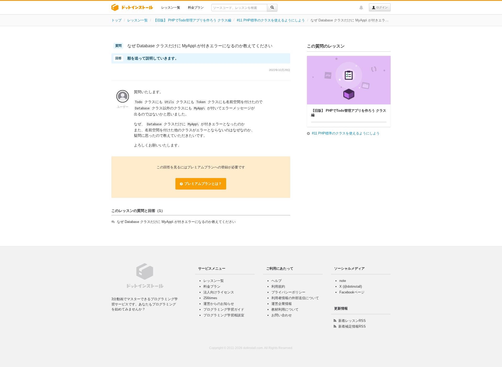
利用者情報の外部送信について (295, 298)
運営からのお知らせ (218, 304)
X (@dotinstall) (350, 286)
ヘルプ (276, 281)
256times (210, 298)
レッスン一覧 (170, 7)
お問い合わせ (281, 315)
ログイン (381, 7)
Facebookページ (351, 292)
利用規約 (278, 286)
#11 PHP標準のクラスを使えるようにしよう (271, 20)
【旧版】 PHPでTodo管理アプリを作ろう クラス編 (192, 20)
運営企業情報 (281, 304)
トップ (116, 20)
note (342, 281)
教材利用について (285, 309)
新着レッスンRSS (352, 321)
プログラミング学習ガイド (223, 309)
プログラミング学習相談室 (223, 315)
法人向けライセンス (218, 292)
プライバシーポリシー (288, 292)
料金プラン (196, 7)
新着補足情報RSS (352, 326)
